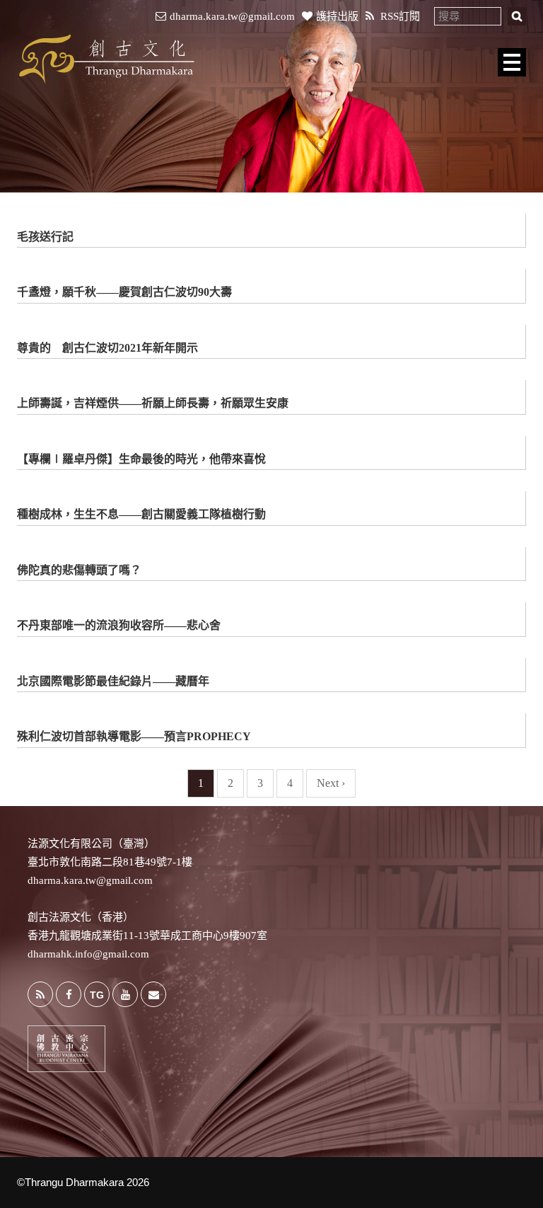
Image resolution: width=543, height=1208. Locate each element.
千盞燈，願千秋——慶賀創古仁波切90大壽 (124, 292)
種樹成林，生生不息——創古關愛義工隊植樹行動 (141, 514)
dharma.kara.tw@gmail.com (232, 16)
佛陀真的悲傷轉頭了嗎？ (79, 570)
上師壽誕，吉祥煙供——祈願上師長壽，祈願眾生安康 (152, 403)
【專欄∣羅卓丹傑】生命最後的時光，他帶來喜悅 (141, 459)
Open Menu (512, 62)
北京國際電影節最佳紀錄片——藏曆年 (113, 681)
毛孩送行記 (45, 237)
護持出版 (337, 16)
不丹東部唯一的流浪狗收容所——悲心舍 (119, 625)
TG (97, 995)
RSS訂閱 (399, 16)
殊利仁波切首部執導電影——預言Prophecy (134, 736)
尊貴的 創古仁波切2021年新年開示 (107, 348)
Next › (331, 783)
